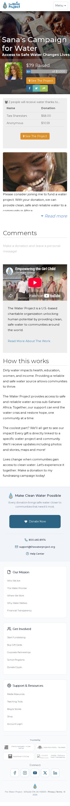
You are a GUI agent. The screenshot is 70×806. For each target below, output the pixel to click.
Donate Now (37, 521)
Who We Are (13, 580)
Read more (55, 216)
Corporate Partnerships (19, 652)
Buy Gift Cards (14, 645)
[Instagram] (25, 773)
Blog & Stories (14, 709)
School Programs (15, 659)
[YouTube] (35, 773)
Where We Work (15, 595)
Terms (59, 791)
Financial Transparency (19, 610)
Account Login (15, 724)
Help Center (37, 553)
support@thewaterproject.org (37, 546)
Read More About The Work (29, 341)
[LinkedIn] (55, 773)
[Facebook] (14, 773)
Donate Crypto (14, 667)
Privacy (51, 791)
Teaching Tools (15, 701)
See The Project (41, 80)
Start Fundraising (16, 637)
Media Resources (15, 694)
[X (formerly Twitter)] (45, 773)
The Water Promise (17, 588)
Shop (10, 716)
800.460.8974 (37, 539)
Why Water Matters (17, 603)
